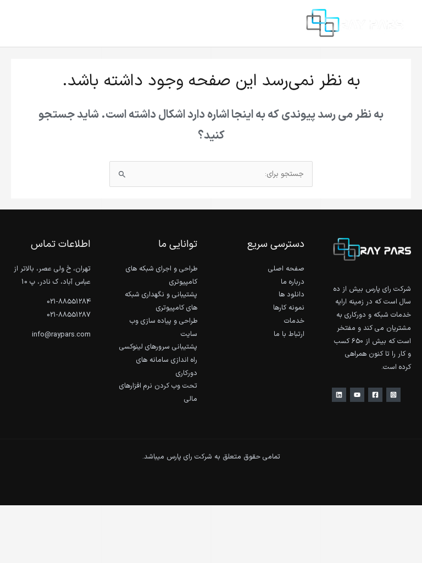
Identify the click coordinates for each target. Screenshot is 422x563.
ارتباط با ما (289, 334)
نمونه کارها (288, 307)
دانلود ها (291, 294)
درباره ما (292, 282)
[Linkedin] (339, 395)
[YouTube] (357, 395)
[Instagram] (393, 395)
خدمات (294, 321)
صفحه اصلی (286, 268)
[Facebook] (375, 395)
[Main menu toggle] (22, 23)
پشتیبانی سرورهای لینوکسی (158, 346)
